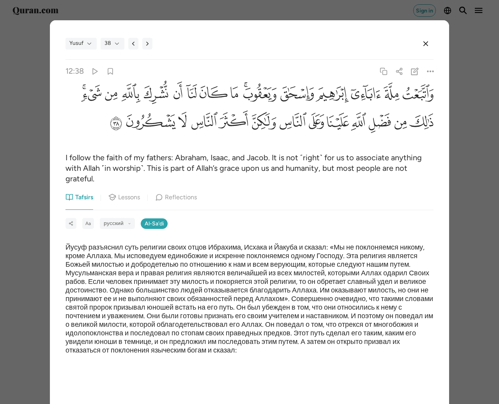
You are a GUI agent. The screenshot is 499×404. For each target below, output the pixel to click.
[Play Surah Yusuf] (94, 71)
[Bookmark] (110, 71)
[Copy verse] (383, 71)
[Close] (426, 43)
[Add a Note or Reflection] (415, 71)
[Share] (399, 71)
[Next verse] (147, 44)
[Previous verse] (133, 44)
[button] (417, 96)
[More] (430, 71)
